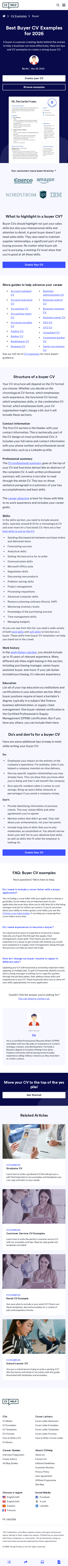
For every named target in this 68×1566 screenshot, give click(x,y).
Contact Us (41, 1459)
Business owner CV (54, 317)
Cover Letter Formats (46, 1433)
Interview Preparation (13, 1455)
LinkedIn (44, 1506)
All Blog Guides (10, 1463)
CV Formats (8, 1433)
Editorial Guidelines (45, 1463)
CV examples (32, 353)
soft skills (35, 631)
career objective (18, 498)
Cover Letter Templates (47, 1429)
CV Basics (8, 1442)
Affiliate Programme (45, 1480)
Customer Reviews (44, 1467)
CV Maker (7, 1421)
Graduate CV (14, 1168)
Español (11, 1506)
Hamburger (63, 5)
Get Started (34, 1095)
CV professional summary (25, 463)
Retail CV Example (17, 1298)
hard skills (18, 631)
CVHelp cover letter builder (16, 913)
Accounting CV (19, 308)
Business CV (18, 346)
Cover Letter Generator (47, 1421)
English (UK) (13, 1501)
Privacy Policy (42, 1472)
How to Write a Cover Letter (49, 1438)
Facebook (45, 1497)
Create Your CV (34, 264)
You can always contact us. (34, 998)
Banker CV (17, 336)
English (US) (13, 1497)
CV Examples (19, 16)
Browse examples (34, 87)
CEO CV (47, 322)
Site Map (39, 1484)
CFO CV (47, 327)
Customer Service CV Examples (25, 1233)
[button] (9, 1562)
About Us (40, 1455)
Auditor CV (17, 331)
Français (11, 1510)
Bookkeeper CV (20, 341)
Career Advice (10, 1459)
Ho (34, 1035)
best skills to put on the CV (18, 531)
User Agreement (43, 1476)
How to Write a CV (12, 1438)
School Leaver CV (17, 1363)
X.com (43, 1501)
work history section (23, 652)
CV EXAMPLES (13, 1165)
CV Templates (10, 1429)
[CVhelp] (34, 1402)
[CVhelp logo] (12, 6)
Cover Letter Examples (46, 1425)
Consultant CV (51, 332)
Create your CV (34, 78)
